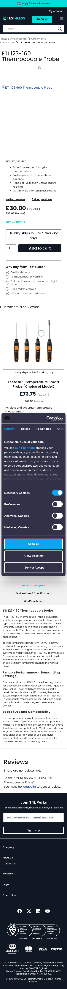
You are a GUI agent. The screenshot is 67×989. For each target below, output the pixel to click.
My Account (55, 11)
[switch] (57, 504)
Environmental (18, 39)
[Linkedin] (38, 911)
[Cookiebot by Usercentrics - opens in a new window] (47, 418)
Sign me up (33, 830)
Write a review (15, 199)
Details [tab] (25, 428)
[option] (33, 116)
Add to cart (40, 248)
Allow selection (34, 555)
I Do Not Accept (33, 567)
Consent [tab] (9, 428)
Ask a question (42, 199)
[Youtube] (47, 911)
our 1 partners (25, 447)
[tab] (33, 586)
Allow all (33, 543)
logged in (29, 787)
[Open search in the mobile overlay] (33, 28)
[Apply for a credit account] (19, 3)
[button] (62, 19)
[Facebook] (19, 911)
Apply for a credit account (36, 3)
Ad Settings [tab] (43, 428)
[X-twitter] (29, 911)
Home (3, 39)
